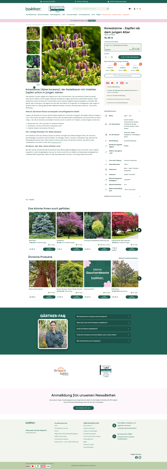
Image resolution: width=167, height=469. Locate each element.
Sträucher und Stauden (48, 24)
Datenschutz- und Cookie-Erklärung (66, 442)
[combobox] (91, 9)
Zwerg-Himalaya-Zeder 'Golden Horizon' (70, 289)
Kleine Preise (116, 15)
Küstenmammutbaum (36, 289)
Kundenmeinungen (90, 434)
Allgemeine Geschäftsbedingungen (66, 434)
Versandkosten (88, 439)
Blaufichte (32, 240)
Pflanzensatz (106, 15)
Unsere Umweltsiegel (90, 431)
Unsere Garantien (89, 428)
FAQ (56, 425)
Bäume (57, 24)
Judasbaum (60, 240)
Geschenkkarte (89, 289)
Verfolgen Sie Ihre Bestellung (127, 428)
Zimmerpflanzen (84, 15)
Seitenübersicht (31, 433)
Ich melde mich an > (83, 408)
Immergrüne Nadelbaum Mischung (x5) (96, 240)
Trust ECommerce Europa (92, 436)
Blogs (85, 442)
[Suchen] (108, 9)
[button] (69, 8)
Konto (56, 431)
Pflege (98, 15)
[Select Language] (130, 9)
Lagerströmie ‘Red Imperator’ (121, 240)
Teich (93, 15)
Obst (63, 15)
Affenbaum (115, 289)
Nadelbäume (64, 24)
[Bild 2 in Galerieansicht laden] (33, 33)
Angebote (125, 15)
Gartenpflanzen (31, 15)
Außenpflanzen (36, 24)
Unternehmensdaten (61, 439)
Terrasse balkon (72, 15)
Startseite (28, 24)
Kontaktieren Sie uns (61, 428)
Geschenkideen (89, 447)
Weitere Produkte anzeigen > (128, 258)
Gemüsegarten (55, 15)
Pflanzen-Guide (89, 444)
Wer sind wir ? (88, 425)
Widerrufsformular (61, 436)
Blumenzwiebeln (43, 15)
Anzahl (106, 54)
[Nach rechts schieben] (34, 87)
